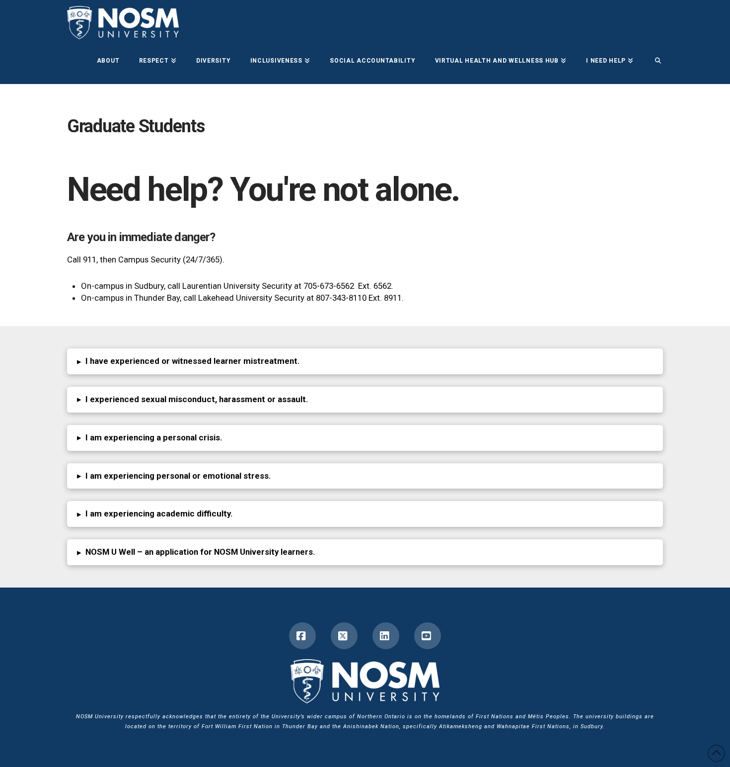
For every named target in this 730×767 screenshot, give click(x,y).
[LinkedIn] (385, 635)
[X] (344, 635)
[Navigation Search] (653, 61)
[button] (365, 361)
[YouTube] (427, 635)
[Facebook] (302, 635)
